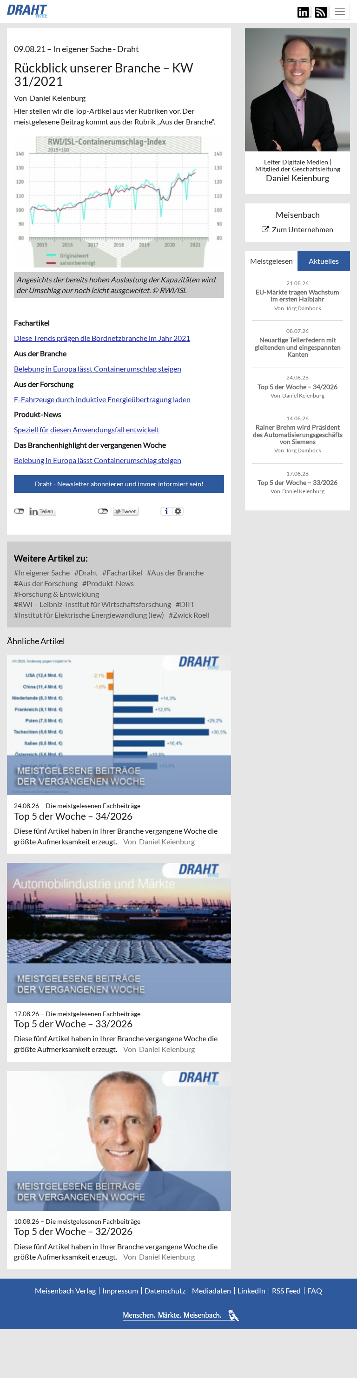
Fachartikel (123, 572)
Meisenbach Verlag (65, 1290)
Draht (87, 572)
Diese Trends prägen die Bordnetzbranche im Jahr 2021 (102, 337)
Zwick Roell (191, 614)
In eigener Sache (43, 572)
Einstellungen (178, 511)
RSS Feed (286, 1290)
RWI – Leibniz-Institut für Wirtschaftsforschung (94, 604)
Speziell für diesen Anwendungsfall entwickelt (86, 429)
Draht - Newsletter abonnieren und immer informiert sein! (119, 484)
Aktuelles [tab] (324, 260)
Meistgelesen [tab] (271, 260)
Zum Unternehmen (302, 229)
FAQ (314, 1290)
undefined (19, 511)
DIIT (186, 604)
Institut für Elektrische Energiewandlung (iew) (90, 614)
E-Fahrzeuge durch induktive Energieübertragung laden (102, 399)
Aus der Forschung (47, 583)
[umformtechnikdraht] (28, 11)
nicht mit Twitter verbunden (103, 511)
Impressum (120, 1290)
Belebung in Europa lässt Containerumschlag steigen (97, 368)
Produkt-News (109, 583)
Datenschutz (165, 1290)
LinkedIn (251, 1290)
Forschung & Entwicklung (58, 593)
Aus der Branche (177, 572)
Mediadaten (211, 1290)
